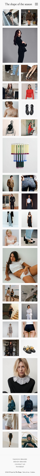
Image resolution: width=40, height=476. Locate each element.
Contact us (20, 464)
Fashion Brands (20, 459)
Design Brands (20, 462)
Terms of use (26, 472)
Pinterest (20, 467)
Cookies (32, 472)
